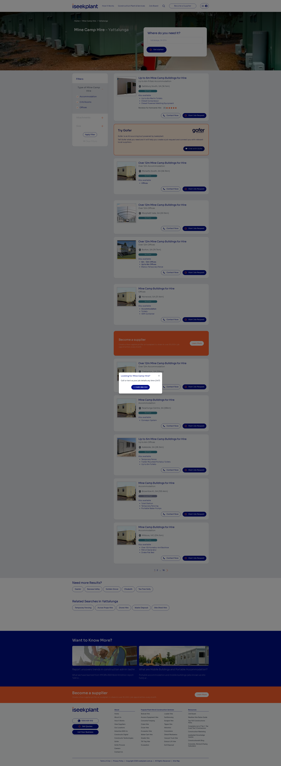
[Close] (159, 375)
